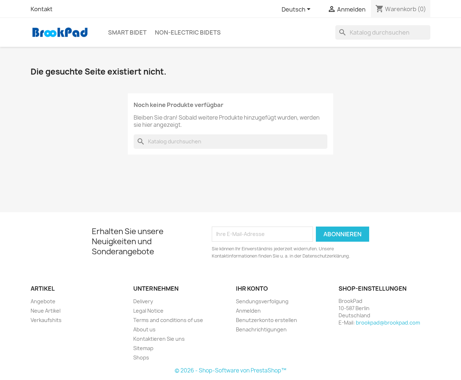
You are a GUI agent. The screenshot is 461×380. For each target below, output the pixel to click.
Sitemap (143, 348)
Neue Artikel (46, 310)
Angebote (43, 301)
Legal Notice (148, 310)
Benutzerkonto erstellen (266, 320)
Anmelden (248, 310)
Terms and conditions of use (168, 320)
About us (144, 329)
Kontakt (42, 9)
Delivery (143, 301)
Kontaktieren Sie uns (159, 338)
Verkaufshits (46, 320)
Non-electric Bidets (188, 32)
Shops (141, 357)
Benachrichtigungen (261, 329)
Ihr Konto (252, 288)
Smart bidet (127, 32)
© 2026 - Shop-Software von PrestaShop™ (230, 370)
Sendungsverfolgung (262, 301)
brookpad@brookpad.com (388, 322)
